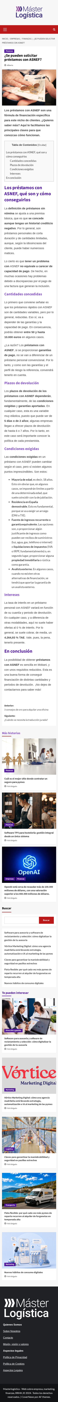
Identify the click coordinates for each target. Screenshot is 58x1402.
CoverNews (27, 1396)
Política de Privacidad (15, 1357)
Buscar (6, 908)
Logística (9, 1149)
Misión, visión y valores (16, 1344)
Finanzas (9, 51)
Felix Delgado (12, 786)
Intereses (15, 173)
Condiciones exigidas (22, 169)
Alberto (10, 65)
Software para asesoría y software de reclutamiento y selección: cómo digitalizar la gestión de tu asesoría (28, 936)
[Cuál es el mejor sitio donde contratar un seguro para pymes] (29, 756)
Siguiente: (26, 718)
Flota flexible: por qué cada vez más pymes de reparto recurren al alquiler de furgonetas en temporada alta (28, 973)
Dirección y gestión (13, 1030)
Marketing (10, 1089)
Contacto (8, 1337)
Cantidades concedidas (23, 160)
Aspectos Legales (13, 1370)
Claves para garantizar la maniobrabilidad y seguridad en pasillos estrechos (27, 961)
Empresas (10, 879)
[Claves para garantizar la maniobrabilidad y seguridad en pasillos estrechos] (29, 1135)
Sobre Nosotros (11, 1331)
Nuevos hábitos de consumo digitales (24, 983)
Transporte (10, 1205)
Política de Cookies (13, 1364)
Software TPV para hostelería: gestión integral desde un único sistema (29, 834)
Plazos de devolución (21, 165)
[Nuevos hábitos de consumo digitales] (29, 1250)
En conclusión (13, 177)
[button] (5, 29)
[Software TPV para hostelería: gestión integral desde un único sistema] (29, 811)
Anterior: (26, 707)
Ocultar (42, 145)
